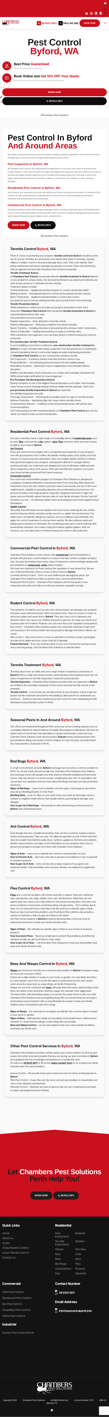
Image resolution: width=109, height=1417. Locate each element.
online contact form (61, 1063)
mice (54, 442)
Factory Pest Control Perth (18, 1332)
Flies (77, 1263)
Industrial (9, 1324)
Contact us (8, 1257)
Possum (80, 1268)
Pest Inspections (62, 1235)
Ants (78, 1254)
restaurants (34, 565)
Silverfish (80, 1273)
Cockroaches (63, 1268)
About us (7, 1238)
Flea (60, 442)
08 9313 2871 (30, 1063)
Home (6, 1233)
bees (48, 987)
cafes (44, 565)
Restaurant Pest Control (16, 1298)
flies (21, 442)
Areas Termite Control (15, 1252)
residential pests (83, 438)
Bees (58, 1259)
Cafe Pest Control (12, 1292)
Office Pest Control (13, 1316)
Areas (6, 1243)
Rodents (80, 1233)
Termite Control (18, 692)
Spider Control (18, 507)
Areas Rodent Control (15, 1248)
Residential (63, 1225)
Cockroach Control (20, 476)
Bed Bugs (61, 1263)
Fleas (13, 895)
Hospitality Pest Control (16, 1310)
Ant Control (16, 449)
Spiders (80, 1241)
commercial (62, 555)
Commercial (11, 1284)
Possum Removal (19, 644)
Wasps (13, 970)
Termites (80, 1249)
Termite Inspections (62, 1243)
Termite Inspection (20, 682)
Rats (57, 1254)
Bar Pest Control (12, 1304)
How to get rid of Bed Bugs (24, 805)
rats (41, 442)
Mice (78, 1259)
